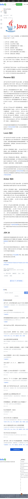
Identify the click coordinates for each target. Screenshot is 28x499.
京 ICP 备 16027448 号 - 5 (17, 496)
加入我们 (20, 482)
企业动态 (6, 275)
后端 (11, 275)
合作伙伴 (20, 475)
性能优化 (16, 444)
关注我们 (20, 488)
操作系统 (20, 444)
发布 (9, 36)
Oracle (14, 429)
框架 (21, 335)
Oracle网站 (16, 255)
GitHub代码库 (12, 127)
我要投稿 (20, 469)
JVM (23, 273)
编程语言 (14, 273)
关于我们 (20, 463)
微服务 (6, 321)
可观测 (23, 335)
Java (19, 273)
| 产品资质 (27, 496)
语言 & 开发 (8, 273)
